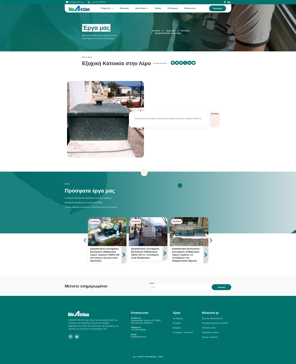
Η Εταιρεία (172, 8)
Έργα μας (124, 8)
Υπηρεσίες (105, 8)
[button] (173, 63)
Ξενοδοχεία (94, 221)
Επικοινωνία (190, 8)
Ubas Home (140, 8)
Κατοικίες (215, 114)
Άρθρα (158, 8)
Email (152, 283)
